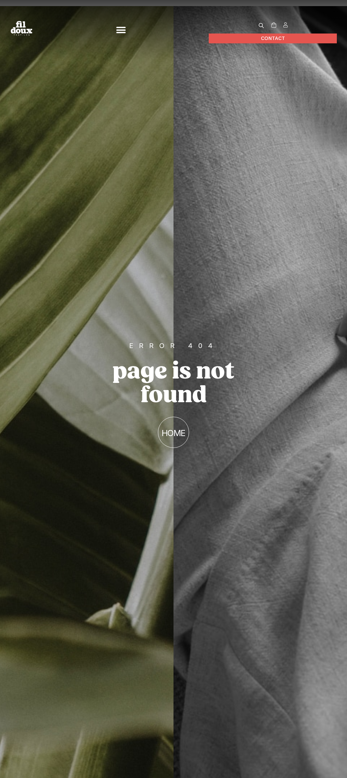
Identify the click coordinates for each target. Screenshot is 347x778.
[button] (120, 30)
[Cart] (273, 25)
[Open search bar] (261, 25)
